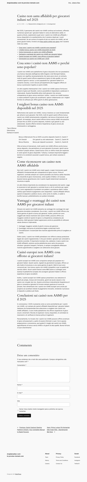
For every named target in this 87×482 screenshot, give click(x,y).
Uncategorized (51, 24)
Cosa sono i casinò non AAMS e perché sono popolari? (37, 47)
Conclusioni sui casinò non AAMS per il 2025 (34, 58)
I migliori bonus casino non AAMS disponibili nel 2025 (37, 50)
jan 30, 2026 (20, 24)
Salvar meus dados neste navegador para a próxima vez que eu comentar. (41, 410)
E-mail (20, 393)
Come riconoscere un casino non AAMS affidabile (36, 52)
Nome (19, 385)
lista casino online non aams (49, 41)
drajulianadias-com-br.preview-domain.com (23, 3)
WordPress (18, 474)
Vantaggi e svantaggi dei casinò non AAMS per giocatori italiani (40, 54)
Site (18, 401)
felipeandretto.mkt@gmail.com (36, 24)
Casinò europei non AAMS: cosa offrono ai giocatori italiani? (39, 56)
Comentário (21, 365)
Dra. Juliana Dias (74, 3)
